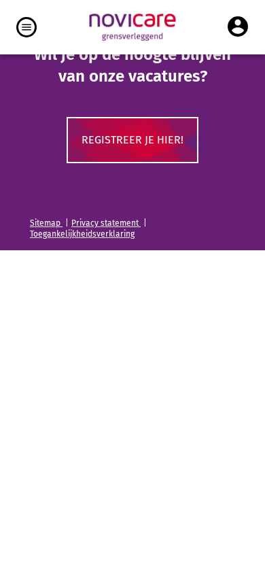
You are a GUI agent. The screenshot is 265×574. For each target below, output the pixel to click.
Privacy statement (106, 223)
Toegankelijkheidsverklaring (82, 234)
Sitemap (46, 223)
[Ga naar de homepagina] (132, 27)
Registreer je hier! (132, 139)
